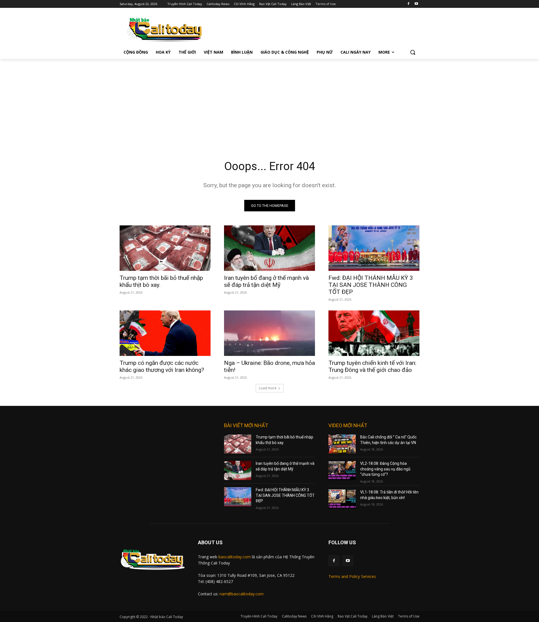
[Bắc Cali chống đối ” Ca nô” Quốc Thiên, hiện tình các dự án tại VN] (342, 444)
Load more (268, 388)
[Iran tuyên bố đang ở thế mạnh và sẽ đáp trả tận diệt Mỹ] (269, 248)
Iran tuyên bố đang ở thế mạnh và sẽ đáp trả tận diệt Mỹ (266, 281)
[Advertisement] (269, 101)
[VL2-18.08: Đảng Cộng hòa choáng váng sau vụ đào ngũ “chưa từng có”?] (342, 470)
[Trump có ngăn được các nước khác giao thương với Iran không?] (165, 333)
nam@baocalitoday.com (242, 593)
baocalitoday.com (234, 556)
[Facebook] (408, 4)
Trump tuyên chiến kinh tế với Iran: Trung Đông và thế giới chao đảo (372, 366)
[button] (412, 52)
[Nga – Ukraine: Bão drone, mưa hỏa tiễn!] (269, 333)
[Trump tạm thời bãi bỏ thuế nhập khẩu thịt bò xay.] (165, 248)
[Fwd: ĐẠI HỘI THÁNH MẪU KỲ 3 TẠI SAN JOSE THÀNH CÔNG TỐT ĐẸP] (373, 248)
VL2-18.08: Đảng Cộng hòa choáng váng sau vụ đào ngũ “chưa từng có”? (385, 469)
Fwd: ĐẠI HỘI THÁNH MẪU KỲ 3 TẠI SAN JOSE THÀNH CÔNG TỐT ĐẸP (370, 285)
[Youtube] (416, 4)
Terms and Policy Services (352, 576)
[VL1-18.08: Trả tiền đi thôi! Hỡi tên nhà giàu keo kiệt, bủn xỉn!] (342, 499)
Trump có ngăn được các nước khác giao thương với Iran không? (162, 366)
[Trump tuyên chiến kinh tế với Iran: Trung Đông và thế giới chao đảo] (373, 333)
